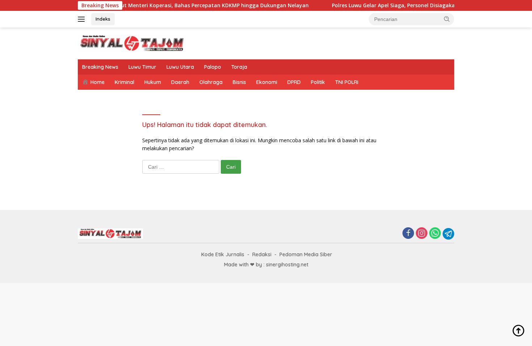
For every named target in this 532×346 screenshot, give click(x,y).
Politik (318, 82)
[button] (447, 19)
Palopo (212, 67)
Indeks (103, 19)
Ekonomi (266, 82)
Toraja (239, 67)
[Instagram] (421, 233)
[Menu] (83, 19)
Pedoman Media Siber (305, 254)
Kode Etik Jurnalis (222, 254)
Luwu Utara (180, 67)
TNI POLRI (346, 82)
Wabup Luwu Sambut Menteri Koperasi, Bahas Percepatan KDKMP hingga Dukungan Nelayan (182, 5)
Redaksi (261, 254)
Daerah (180, 82)
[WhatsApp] (435, 233)
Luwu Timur (142, 67)
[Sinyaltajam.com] (132, 42)
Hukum (152, 82)
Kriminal (124, 82)
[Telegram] (448, 234)
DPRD (294, 82)
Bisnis (239, 82)
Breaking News (100, 67)
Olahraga (211, 82)
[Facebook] (408, 233)
